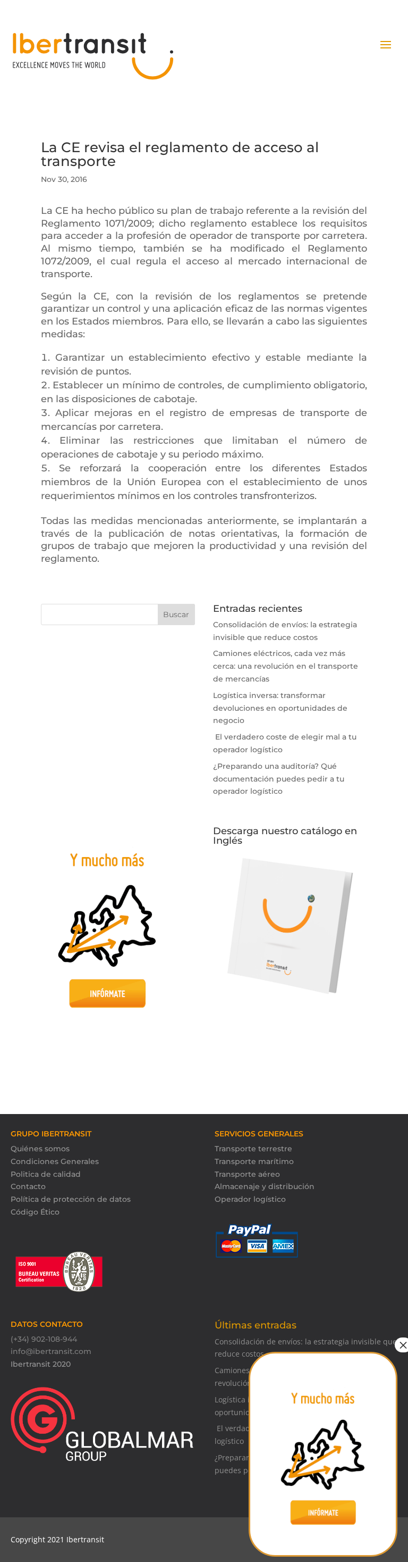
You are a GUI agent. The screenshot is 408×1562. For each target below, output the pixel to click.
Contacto (28, 1186)
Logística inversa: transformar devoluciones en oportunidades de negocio (280, 708)
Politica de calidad (46, 1174)
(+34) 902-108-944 (44, 1339)
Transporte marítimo (254, 1161)
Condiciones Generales (55, 1161)
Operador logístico (250, 1199)
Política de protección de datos (71, 1199)
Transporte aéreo (247, 1174)
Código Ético (35, 1212)
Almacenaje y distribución (264, 1186)
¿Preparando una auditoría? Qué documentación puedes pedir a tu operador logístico (278, 778)
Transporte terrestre (253, 1148)
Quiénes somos (40, 1148)
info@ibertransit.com (51, 1351)
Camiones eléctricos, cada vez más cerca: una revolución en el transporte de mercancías (285, 666)
